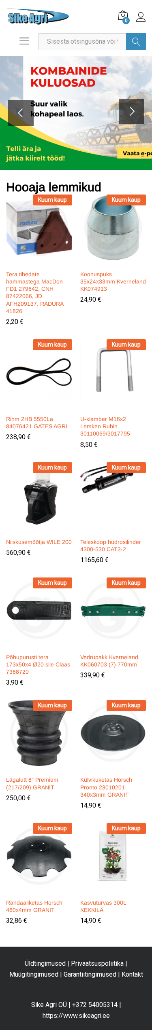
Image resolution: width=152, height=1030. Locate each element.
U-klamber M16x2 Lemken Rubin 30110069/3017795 (105, 426)
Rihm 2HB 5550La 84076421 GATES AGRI (36, 422)
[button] (38, 261)
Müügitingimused (33, 974)
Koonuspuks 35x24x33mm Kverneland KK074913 (113, 281)
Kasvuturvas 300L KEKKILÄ (103, 906)
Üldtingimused (45, 963)
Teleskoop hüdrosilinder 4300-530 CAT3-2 (110, 545)
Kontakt (132, 974)
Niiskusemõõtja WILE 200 (39, 542)
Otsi (136, 41)
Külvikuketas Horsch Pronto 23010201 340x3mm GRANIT (106, 786)
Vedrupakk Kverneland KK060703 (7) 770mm (109, 661)
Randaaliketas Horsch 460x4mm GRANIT (34, 906)
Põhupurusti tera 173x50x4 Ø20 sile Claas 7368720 (38, 664)
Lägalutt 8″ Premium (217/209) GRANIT (32, 783)
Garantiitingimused (90, 974)
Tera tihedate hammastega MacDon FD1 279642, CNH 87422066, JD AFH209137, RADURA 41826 (34, 292)
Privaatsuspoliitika (97, 963)
